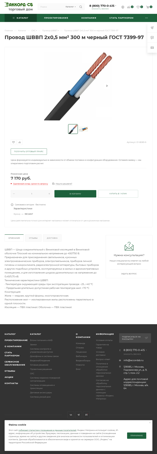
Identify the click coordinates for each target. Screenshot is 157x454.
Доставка (52, 238)
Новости (80, 365)
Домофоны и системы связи (44, 356)
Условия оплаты (104, 340)
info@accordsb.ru (134, 360)
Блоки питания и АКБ (41, 340)
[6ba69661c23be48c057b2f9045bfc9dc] (78, 85)
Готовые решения (39, 365)
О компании (13, 346)
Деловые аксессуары (41, 392)
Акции (9, 377)
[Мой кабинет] (122, 7)
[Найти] (80, 7)
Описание (14, 238)
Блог (78, 369)
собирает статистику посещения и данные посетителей (47, 430)
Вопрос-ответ (103, 359)
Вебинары (81, 356)
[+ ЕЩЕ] (146, 18)
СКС (32, 373)
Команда (80, 343)
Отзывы (33, 238)
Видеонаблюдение (40, 360)
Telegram (78, 415)
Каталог (10, 334)
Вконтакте (70, 415)
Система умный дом (40, 397)
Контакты (11, 383)
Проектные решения (41, 369)
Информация (105, 334)
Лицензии (81, 352)
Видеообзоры (83, 360)
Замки (33, 344)
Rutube (86, 415)
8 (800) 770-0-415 (101, 6)
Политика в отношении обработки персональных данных (103, 369)
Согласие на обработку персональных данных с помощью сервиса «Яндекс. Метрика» (105, 389)
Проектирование (16, 340)
